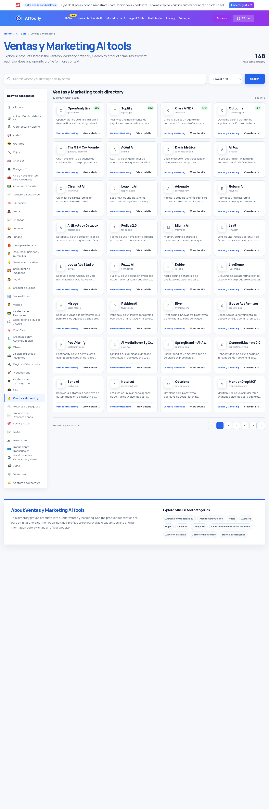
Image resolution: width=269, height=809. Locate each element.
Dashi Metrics (185, 147)
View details (91, 133)
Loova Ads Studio (81, 264)
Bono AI (73, 381)
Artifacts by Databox (83, 225)
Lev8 (232, 225)
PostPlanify (76, 342)
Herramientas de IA (90, 18)
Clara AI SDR (184, 108)
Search (255, 78)
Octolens (182, 381)
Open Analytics (79, 108)
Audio (232, 518)
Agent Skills (136, 18)
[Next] (261, 425)
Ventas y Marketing (67, 133)
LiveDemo (236, 264)
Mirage (73, 303)
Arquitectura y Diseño (211, 518)
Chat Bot (182, 526)
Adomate (182, 186)
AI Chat (69, 17)
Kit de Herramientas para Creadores (230, 526)
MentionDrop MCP (242, 381)
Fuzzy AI (127, 264)
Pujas (168, 526)
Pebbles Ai (129, 303)
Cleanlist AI (76, 186)
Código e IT (199, 526)
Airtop (233, 147)
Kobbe (180, 264)
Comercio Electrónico (204, 534)
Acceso (222, 18)
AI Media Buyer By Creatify (140, 342)
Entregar (184, 18)
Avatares (246, 518)
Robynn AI (236, 186)
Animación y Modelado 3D (179, 518)
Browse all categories (233, 534)
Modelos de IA (116, 18)
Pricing (170, 18)
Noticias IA (155, 18)
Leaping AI (129, 186)
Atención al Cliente (175, 534)
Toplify (126, 108)
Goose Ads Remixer (243, 303)
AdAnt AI (127, 147)
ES (243, 18)
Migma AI (182, 225)
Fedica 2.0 (129, 225)
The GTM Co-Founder (84, 147)
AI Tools (21, 33)
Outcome (236, 108)
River (179, 303)
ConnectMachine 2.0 (244, 342)
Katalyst (127, 381)
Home (8, 33)
